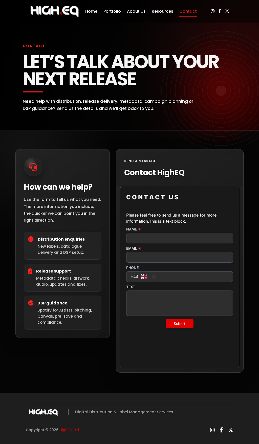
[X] (227, 11)
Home (91, 11)
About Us (136, 11)
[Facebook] (220, 11)
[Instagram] (212, 11)
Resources (162, 11)
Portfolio (112, 11)
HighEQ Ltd (69, 429)
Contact (188, 11)
